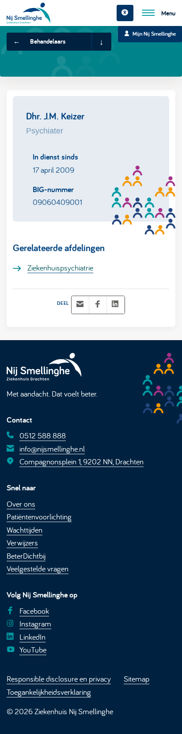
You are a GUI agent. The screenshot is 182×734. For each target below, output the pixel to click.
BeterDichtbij (26, 555)
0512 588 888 (42, 435)
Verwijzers (22, 542)
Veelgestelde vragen (37, 568)
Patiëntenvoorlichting (39, 516)
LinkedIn (32, 636)
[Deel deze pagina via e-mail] (79, 305)
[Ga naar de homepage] (28, 13)
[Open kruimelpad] (101, 42)
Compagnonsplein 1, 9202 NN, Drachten (81, 461)
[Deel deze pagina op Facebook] (97, 305)
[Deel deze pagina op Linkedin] (115, 305)
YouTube (32, 649)
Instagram (35, 623)
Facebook (34, 610)
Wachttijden (24, 529)
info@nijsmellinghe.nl (52, 448)
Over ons (21, 503)
